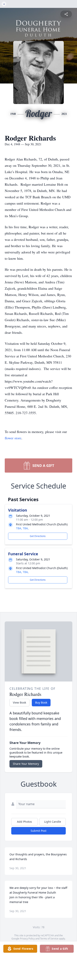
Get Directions (38, 536)
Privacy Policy (27, 938)
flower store (13, 438)
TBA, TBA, (22, 528)
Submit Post (38, 831)
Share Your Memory (26, 764)
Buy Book (41, 702)
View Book (19, 702)
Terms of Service (49, 938)
